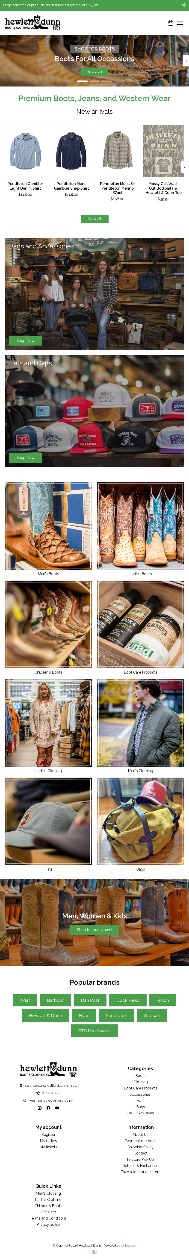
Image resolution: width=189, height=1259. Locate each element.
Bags (140, 869)
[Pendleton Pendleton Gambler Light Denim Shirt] (25, 151)
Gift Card (48, 1212)
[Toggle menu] (179, 22)
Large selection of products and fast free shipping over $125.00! (51, 5)
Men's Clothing (140, 771)
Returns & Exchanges (140, 1166)
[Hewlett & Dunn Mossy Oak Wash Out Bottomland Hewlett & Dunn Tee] (163, 151)
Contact (141, 1153)
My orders (48, 1141)
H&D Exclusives (140, 1113)
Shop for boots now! (94, 930)
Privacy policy (48, 1224)
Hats (48, 869)
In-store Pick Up (140, 1159)
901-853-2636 (51, 1093)
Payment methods (141, 1141)
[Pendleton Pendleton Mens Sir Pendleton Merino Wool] (117, 151)
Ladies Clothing (48, 771)
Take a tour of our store (140, 1172)
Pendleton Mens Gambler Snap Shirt (71, 186)
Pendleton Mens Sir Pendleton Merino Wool (117, 188)
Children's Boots (48, 672)
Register (48, 1134)
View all (94, 219)
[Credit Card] (94, 1252)
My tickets (48, 1147)
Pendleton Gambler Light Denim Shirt (25, 186)
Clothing (140, 1082)
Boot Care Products (140, 672)
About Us (140, 1134)
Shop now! (94, 72)
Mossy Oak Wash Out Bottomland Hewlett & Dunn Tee (164, 188)
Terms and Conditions (48, 1218)
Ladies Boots (140, 574)
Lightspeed (128, 1245)
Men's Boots (48, 574)
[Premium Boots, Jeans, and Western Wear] (33, 23)
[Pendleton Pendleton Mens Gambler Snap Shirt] (71, 151)
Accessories (140, 1094)
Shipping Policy (140, 1147)
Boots (140, 1076)
